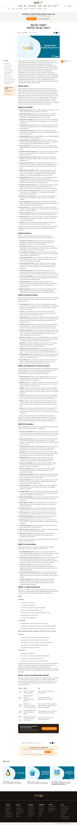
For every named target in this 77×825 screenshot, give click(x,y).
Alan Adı (45, 8)
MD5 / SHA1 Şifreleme (65, 816)
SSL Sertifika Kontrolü (65, 808)
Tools (62, 804)
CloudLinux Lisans (31, 813)
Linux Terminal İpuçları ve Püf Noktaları (12, 783)
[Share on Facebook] (54, 33)
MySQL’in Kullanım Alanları (9, 69)
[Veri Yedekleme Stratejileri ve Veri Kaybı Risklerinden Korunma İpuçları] (63, 772)
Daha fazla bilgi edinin (44, 18)
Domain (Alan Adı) (52, 806)
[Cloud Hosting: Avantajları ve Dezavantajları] (38, 772)
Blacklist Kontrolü (64, 810)
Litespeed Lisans (31, 811)
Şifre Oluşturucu (64, 811)
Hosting (12, 8)
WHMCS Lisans (31, 806)
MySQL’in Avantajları (8, 75)
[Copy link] (59, 33)
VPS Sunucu (18, 816)
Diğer (40, 816)
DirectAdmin (41, 808)
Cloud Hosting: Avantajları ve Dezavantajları (37, 783)
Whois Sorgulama (52, 808)
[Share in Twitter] (57, 33)
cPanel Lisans (30, 810)
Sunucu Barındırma (20, 810)
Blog (9, 8)
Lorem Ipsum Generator (63, 814)
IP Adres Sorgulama (64, 806)
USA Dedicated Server (19, 814)
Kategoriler (41, 804)
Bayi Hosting (8, 808)
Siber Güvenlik (39, 8)
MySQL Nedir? (7, 63)
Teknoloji (60, 781)
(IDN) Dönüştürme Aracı (52, 811)
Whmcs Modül (30, 808)
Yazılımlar (30, 804)
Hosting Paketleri (32, 18)
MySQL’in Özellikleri (7, 65)
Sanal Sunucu (19, 806)
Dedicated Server (19, 811)
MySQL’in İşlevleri (7, 67)
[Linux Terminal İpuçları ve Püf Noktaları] (14, 772)
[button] (65, 5)
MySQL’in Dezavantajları (8, 77)
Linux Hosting (8, 806)
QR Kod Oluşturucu (64, 818)
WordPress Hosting (8, 811)
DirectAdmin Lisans (30, 816)
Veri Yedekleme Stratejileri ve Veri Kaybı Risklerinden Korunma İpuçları (61, 783)
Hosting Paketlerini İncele (49, 728)
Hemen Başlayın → (8, 94)
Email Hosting (8, 816)
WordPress (26, 8)
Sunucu (18, 804)
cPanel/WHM (32, 8)
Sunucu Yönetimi (19, 8)
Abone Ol (48, 751)
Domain (51, 804)
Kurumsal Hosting (9, 813)
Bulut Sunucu (18, 808)
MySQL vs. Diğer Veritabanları (9, 79)
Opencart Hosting (9, 814)
